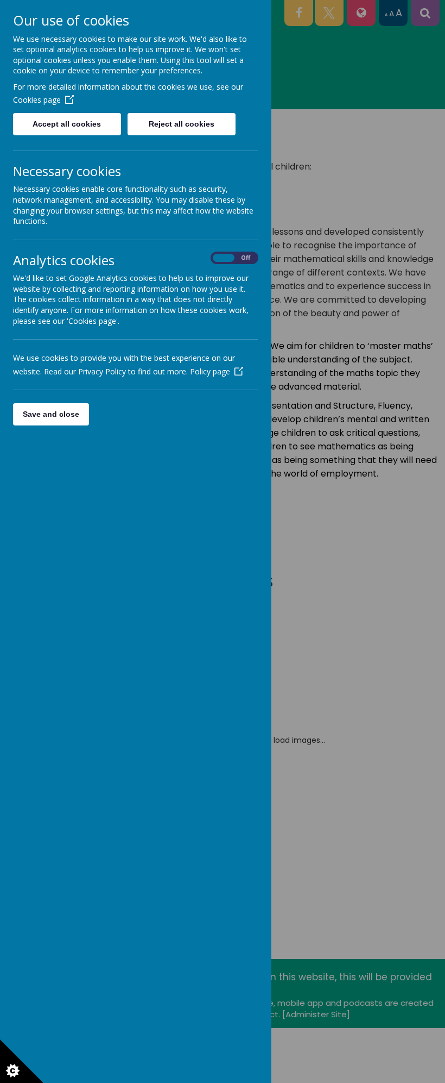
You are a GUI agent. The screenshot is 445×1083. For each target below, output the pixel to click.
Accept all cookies (67, 124)
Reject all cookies (181, 124)
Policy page (210, 371)
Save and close (51, 414)
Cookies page (37, 100)
